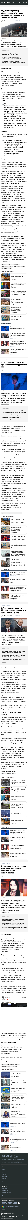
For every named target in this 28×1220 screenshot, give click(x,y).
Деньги (4, 1174)
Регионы (4, 1180)
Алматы (4, 264)
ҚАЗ (23, 2)
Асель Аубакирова (8, 615)
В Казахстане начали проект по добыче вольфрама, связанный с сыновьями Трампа (13, 661)
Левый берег (5, 1171)
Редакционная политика (8, 1195)
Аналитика (4, 1176)
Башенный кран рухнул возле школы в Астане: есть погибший (13, 920)
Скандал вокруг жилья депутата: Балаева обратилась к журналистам (18, 351)
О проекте (4, 1188)
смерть (18, 1064)
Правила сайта (5, 1190)
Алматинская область (8, 1064)
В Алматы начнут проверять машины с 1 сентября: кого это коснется (13, 53)
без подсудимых (12, 240)
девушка (15, 1066)
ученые (4, 512)
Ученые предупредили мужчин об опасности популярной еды (11, 418)
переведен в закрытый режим (14, 255)
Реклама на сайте (6, 1192)
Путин (14, 771)
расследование (6, 1066)
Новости (4, 1169)
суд (9, 264)
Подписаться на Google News (12, 1206)
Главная (3, 8)
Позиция (4, 1178)
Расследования (6, 1172)
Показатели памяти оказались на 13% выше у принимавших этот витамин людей (14, 411)
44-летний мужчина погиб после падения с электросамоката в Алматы (14, 928)
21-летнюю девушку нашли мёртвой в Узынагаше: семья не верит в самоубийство (18, 343)
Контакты (4, 1194)
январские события (20, 266)
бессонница (18, 512)
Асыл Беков (7, 370)
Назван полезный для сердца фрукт (12, 415)
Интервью (4, 1181)
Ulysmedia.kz (15, 183)
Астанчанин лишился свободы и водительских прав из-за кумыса (11, 57)
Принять (24, 1215)
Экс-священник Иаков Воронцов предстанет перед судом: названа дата (13, 61)
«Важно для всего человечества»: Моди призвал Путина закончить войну (13, 651)
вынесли (23, 166)
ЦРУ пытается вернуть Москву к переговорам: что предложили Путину (18, 335)
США (3, 771)
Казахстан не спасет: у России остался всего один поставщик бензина (13, 656)
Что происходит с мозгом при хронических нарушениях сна (17, 327)
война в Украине (6, 773)
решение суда (16, 264)
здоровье (10, 512)
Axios (17, 671)
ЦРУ (14, 773)
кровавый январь (6, 268)
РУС (26, 2)
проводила (8, 940)
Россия (9, 771)
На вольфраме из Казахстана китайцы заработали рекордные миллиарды (13, 924)
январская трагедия (7, 266)
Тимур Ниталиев (8, 20)
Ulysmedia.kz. (22, 46)
